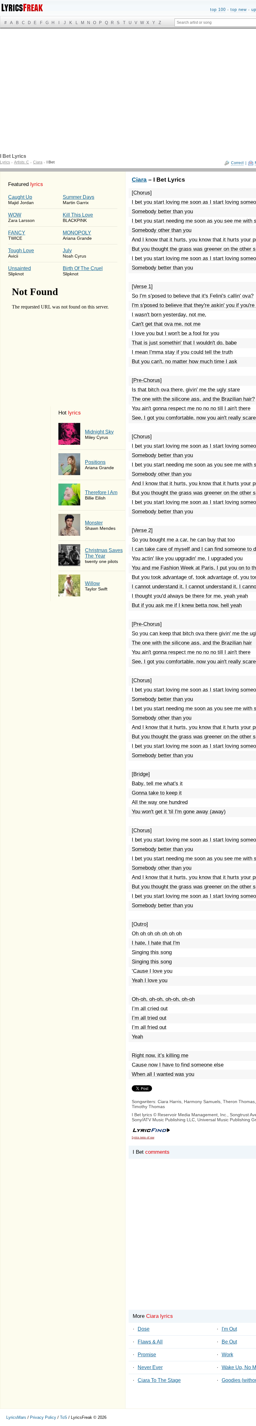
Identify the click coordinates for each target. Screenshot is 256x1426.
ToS (63, 1417)
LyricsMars (16, 1417)
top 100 (218, 9)
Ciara (139, 179)
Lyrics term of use (143, 1137)
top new (238, 9)
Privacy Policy (43, 1417)
